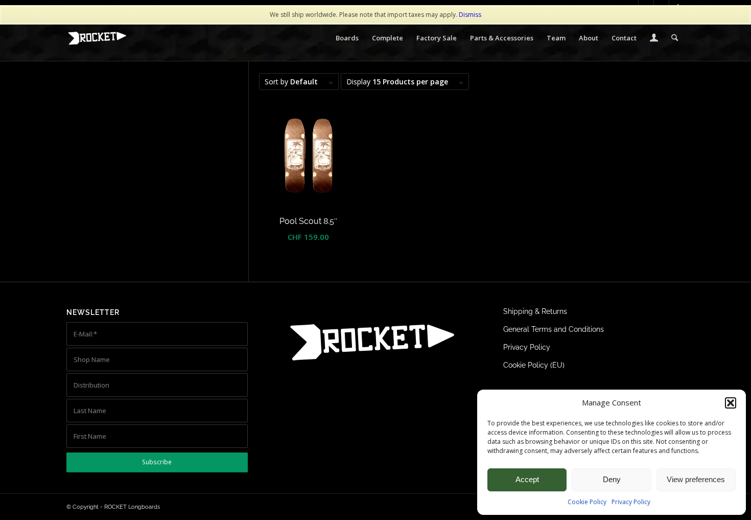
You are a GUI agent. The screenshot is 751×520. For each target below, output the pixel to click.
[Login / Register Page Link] (654, 38)
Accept (527, 479)
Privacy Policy (631, 502)
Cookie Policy (587, 502)
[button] (730, 403)
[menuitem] (347, 37)
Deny (612, 479)
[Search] (675, 37)
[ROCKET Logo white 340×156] (97, 38)
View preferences (696, 479)
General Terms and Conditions (553, 329)
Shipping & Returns (535, 311)
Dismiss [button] (470, 14)
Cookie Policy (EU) (534, 365)
